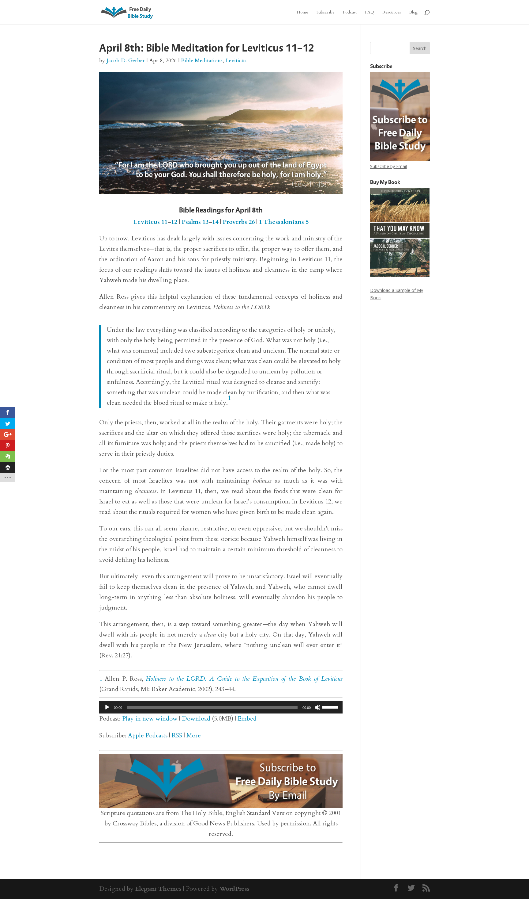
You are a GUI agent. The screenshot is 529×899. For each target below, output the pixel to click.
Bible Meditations (202, 60)
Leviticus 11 (150, 222)
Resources (391, 12)
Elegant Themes (158, 889)
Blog (413, 12)
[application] (221, 707)
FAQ (369, 12)
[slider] (331, 706)
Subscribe (326, 12)
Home (302, 12)
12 (174, 222)
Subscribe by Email (388, 166)
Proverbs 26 (239, 222)
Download (196, 718)
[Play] (107, 707)
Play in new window (150, 718)
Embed (247, 718)
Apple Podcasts (147, 735)
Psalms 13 (195, 222)
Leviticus (236, 60)
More (193, 735)
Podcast (350, 12)
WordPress (234, 889)
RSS (177, 735)
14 (215, 222)
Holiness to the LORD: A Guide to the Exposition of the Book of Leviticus (244, 679)
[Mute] (317, 707)
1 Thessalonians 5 (284, 222)
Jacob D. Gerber (126, 60)
